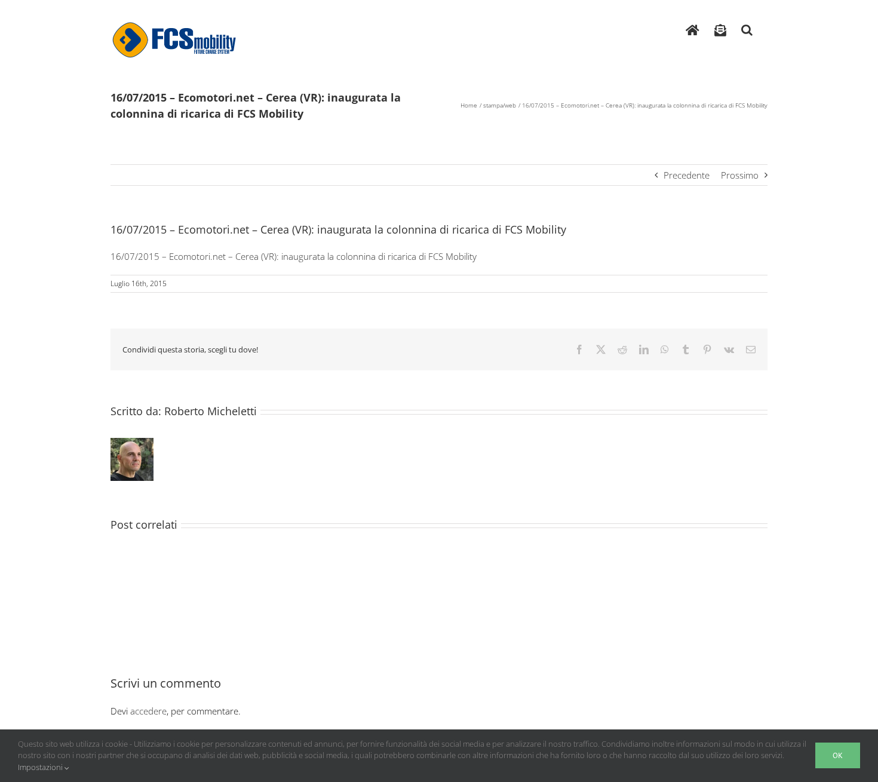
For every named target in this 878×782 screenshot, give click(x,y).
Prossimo (740, 175)
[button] (747, 27)
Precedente (687, 175)
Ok (838, 755)
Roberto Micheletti (210, 411)
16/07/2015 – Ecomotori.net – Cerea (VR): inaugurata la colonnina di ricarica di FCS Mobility (293, 256)
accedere (148, 711)
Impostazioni (41, 767)
